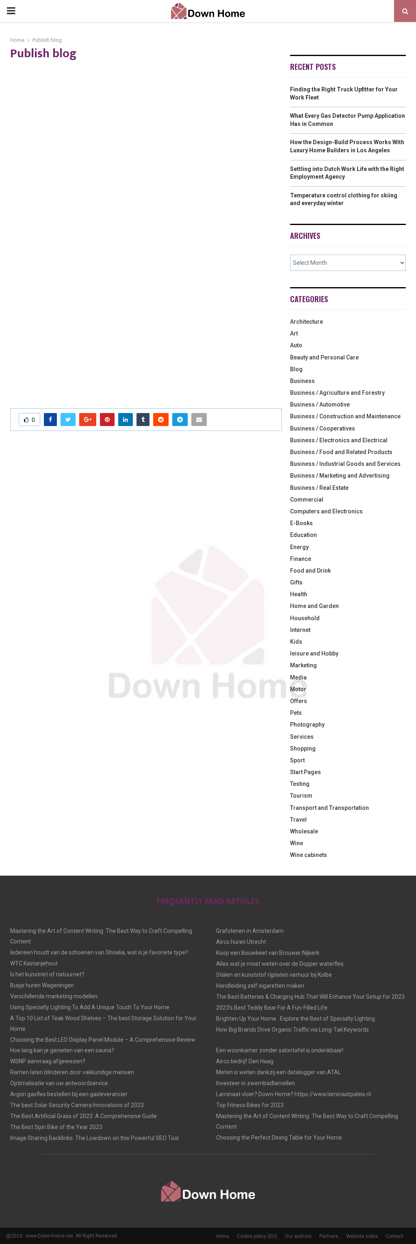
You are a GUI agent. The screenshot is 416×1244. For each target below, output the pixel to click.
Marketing (303, 665)
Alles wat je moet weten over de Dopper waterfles (280, 964)
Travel (298, 819)
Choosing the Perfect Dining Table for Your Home (279, 1137)
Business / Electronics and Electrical (339, 440)
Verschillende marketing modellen (54, 996)
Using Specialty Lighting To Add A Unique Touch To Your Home (89, 1007)
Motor (298, 689)
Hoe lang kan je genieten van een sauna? (62, 1050)
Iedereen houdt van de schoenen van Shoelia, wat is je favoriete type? (99, 952)
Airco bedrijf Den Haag (244, 1061)
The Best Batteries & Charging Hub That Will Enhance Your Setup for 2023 (310, 996)
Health (298, 594)
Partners (328, 1236)
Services (302, 736)
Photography (307, 724)
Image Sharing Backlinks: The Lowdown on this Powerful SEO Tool (94, 1138)
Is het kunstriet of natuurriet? (47, 974)
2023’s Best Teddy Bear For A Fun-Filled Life (271, 1007)
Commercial (306, 499)
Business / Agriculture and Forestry (337, 392)
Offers (298, 701)
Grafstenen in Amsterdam (250, 931)
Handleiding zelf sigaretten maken (260, 985)
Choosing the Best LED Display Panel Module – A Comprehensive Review (102, 1039)
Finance (300, 559)
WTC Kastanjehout (34, 963)
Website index (362, 1236)
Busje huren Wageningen (42, 985)
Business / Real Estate (319, 488)
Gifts (296, 582)
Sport (297, 760)
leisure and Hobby (314, 653)
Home (222, 1236)
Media (298, 677)
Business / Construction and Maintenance (345, 416)
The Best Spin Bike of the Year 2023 (56, 1127)
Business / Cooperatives (322, 428)
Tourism (301, 795)
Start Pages (305, 772)
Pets (296, 713)
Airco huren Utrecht (241, 942)
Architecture (306, 321)
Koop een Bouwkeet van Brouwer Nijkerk (267, 953)
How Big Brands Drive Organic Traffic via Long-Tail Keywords (292, 1029)
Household (305, 618)
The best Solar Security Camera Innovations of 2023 (77, 1105)
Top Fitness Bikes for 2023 (250, 1105)
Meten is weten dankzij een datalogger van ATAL (278, 1072)
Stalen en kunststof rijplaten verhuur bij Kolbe (274, 974)
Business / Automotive (320, 404)
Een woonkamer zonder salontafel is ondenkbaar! (279, 1050)
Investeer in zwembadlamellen (255, 1083)
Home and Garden (314, 606)
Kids (296, 641)
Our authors (298, 1236)
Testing (300, 784)
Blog (296, 369)
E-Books (301, 523)
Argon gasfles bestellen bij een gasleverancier (69, 1094)
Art (294, 333)
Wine (296, 843)
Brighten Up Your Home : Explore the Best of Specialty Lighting (295, 1018)
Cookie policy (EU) (257, 1236)
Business (302, 381)
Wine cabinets (308, 855)
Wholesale (304, 831)
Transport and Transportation (329, 808)
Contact (394, 1236)
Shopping (303, 748)
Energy (299, 547)
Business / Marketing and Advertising (340, 475)
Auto (296, 345)
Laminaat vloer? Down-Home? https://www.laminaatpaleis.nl (293, 1094)
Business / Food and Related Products (341, 452)
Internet (300, 630)
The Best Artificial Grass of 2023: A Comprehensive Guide (83, 1116)
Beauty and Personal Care (324, 357)
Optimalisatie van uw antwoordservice (59, 1083)
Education (303, 535)
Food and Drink (310, 570)
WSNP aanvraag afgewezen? (47, 1061)
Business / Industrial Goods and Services (345, 464)
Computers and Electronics (326, 511)
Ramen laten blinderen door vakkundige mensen (72, 1072)
